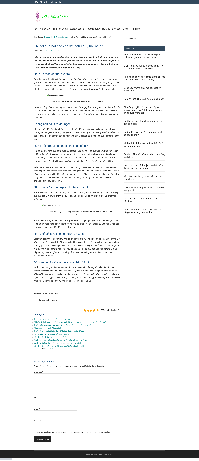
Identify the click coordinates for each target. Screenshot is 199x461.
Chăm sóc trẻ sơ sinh (52, 349)
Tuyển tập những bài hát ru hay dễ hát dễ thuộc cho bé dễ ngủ (59, 331)
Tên (36, 397)
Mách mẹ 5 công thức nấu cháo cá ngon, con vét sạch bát (57, 343)
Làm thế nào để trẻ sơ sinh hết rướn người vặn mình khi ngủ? (59, 346)
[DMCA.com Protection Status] (6, 459)
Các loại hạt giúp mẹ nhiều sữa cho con (144, 99)
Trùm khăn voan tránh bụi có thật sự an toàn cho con (55, 319)
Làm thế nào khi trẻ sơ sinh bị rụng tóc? (50, 337)
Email (37, 409)
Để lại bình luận (55, 51)
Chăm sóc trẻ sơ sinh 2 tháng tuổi (47, 328)
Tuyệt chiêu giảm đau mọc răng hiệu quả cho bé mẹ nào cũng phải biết (63, 325)
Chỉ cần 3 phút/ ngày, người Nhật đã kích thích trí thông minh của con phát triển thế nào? (70, 322)
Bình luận (38, 372)
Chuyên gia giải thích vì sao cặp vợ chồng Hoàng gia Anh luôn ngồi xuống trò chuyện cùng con (143, 110)
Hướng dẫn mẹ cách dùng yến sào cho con (51, 334)
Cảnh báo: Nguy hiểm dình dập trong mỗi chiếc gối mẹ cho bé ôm (60, 340)
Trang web (38, 420)
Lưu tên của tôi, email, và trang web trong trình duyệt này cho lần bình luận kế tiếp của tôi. (73, 432)
